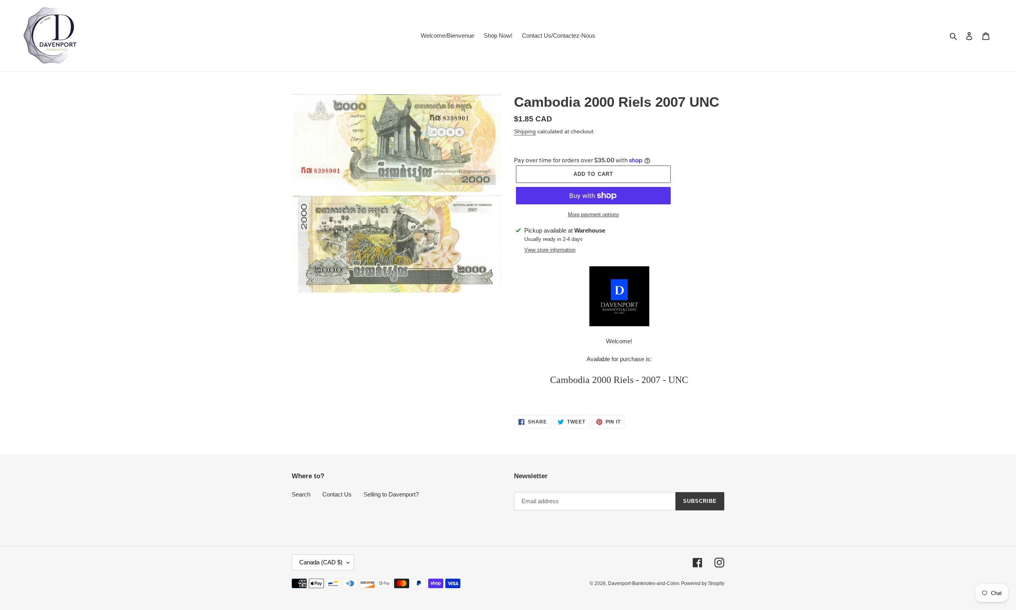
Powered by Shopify (702, 583)
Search (301, 494)
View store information (549, 250)
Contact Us (337, 494)
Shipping (525, 131)
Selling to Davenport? (391, 494)
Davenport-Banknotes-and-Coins (643, 583)
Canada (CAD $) (321, 562)
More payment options (593, 214)
